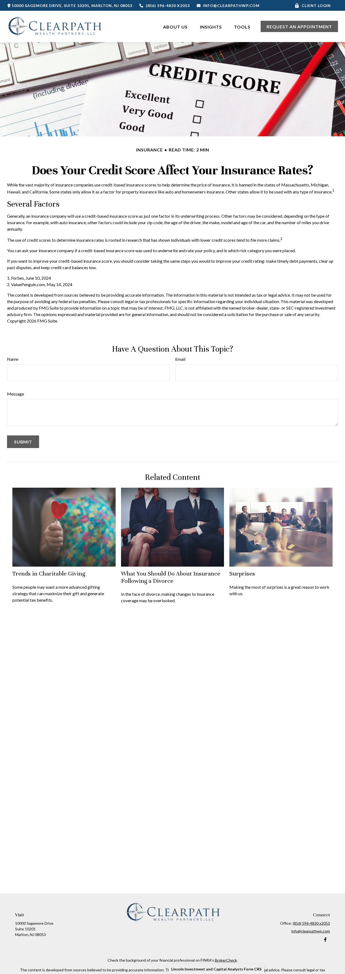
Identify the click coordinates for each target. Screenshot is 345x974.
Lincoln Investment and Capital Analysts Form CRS (216, 969)
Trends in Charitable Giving (48, 573)
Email (180, 359)
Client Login (316, 5)
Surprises (242, 573)
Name (12, 359)
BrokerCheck (226, 960)
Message (15, 393)
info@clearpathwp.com (231, 5)
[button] (175, 26)
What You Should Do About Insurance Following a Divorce (170, 577)
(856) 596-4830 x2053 (168, 5)
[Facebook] (325, 939)
